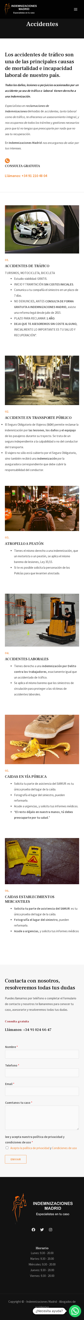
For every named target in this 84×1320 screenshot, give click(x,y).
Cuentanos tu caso (18, 1103)
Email (9, 1084)
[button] (75, 1311)
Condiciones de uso (64, 1148)
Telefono (12, 1065)
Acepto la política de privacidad (29, 1148)
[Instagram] (50, 1229)
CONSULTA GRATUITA (22, 166)
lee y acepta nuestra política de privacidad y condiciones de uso (34, 1139)
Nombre (11, 1047)
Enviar (16, 1159)
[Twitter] (42, 1229)
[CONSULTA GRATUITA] (7, 160)
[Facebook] (33, 1229)
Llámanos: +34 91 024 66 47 (28, 1029)
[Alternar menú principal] (75, 9)
